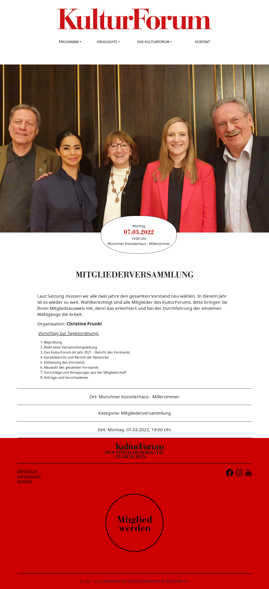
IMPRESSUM (27, 471)
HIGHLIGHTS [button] (107, 41)
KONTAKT (202, 41)
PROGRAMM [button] (69, 41)
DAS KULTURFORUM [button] (153, 41)
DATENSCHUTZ (29, 476)
